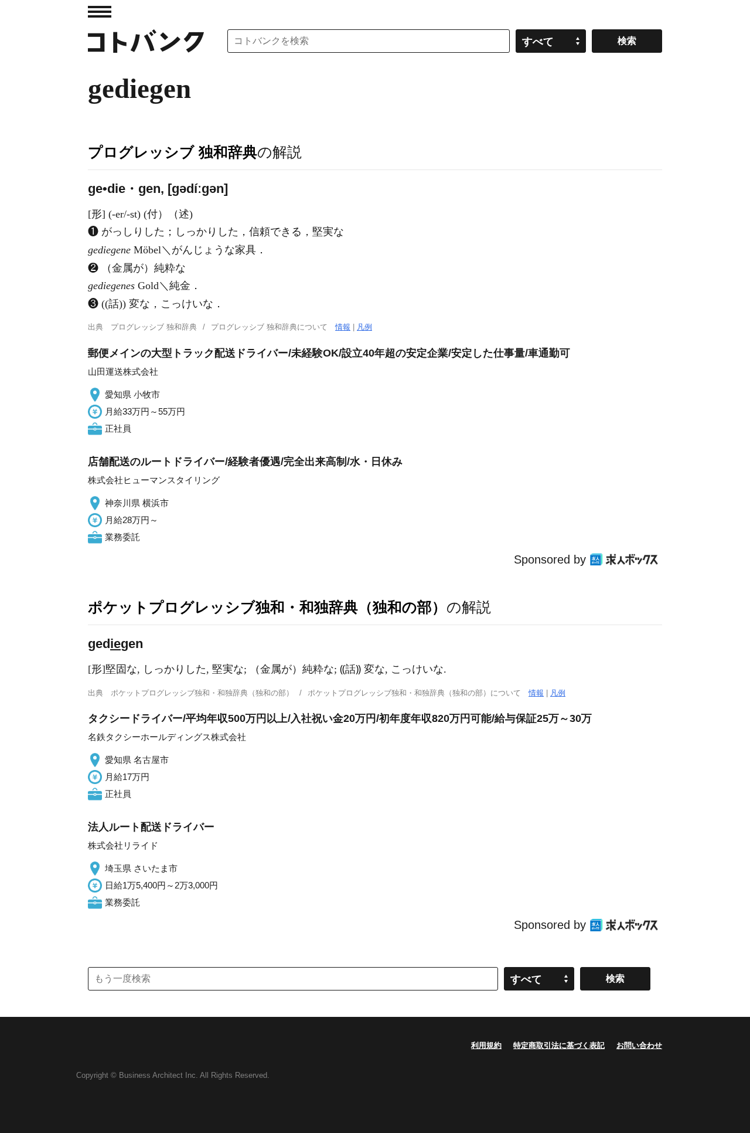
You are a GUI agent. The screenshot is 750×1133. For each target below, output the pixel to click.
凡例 (364, 327)
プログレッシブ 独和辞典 (172, 152)
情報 (342, 327)
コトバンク (146, 41)
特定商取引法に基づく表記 (559, 1045)
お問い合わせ (639, 1045)
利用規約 (486, 1045)
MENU (99, 11)
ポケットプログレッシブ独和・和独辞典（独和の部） (267, 607)
